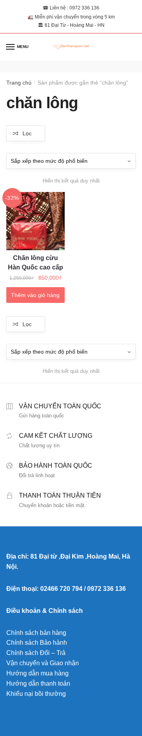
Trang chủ (19, 82)
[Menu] (10, 47)
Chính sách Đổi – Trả (35, 652)
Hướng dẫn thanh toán (38, 683)
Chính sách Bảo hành (36, 642)
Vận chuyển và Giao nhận (42, 663)
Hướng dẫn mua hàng (37, 673)
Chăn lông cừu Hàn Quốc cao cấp (35, 263)
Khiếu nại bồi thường (36, 693)
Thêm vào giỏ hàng (35, 295)
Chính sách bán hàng (36, 632)
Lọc (27, 133)
